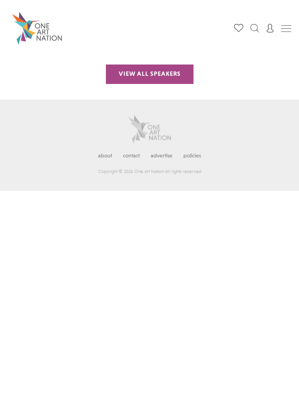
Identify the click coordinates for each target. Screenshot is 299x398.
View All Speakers (150, 74)
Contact (131, 156)
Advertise (161, 156)
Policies (192, 156)
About (105, 156)
